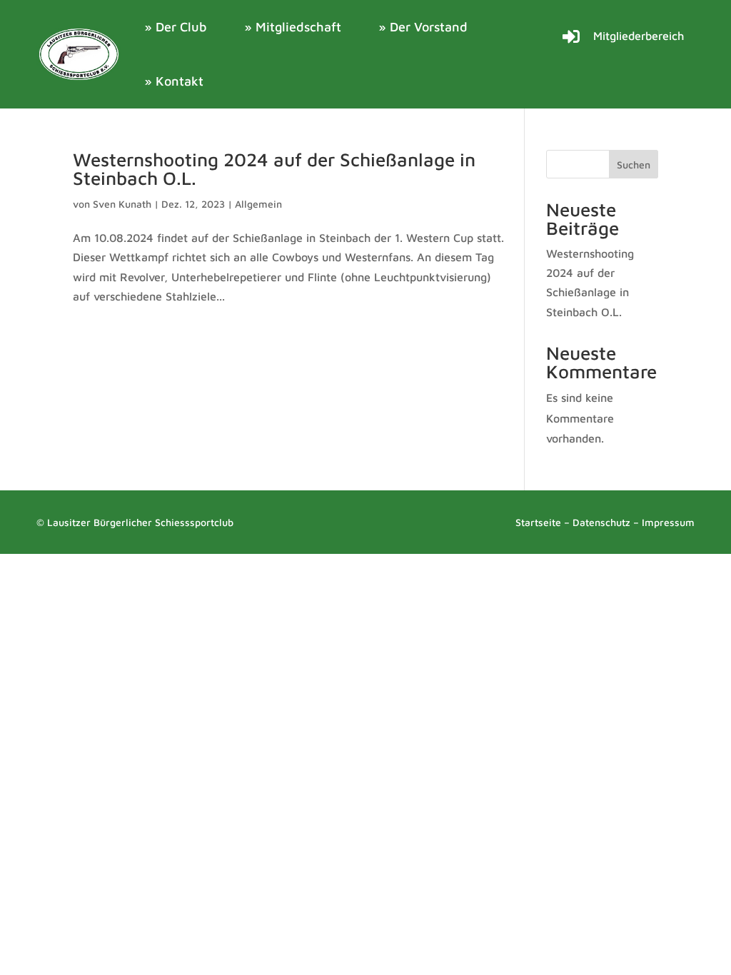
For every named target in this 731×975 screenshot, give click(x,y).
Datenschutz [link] (601, 522)
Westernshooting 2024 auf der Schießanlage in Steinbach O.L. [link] (274, 168)
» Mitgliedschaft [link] (292, 26)
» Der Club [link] (175, 26)
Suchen (633, 164)
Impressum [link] (668, 522)
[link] (79, 54)
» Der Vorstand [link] (423, 26)
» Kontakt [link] (173, 81)
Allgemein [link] (258, 204)
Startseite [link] (538, 522)
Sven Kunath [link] (122, 204)
